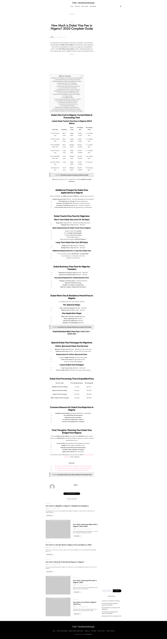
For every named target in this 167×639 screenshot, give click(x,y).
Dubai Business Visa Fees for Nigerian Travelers (67, 91)
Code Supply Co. (88, 634)
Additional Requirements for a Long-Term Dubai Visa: (69, 89)
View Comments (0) (71, 493)
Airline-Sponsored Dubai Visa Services (68, 102)
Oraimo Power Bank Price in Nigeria (111, 600)
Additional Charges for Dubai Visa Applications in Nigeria (67, 81)
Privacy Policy (101, 630)
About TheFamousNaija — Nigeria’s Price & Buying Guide (70, 630)
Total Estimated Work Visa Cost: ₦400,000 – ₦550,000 (68, 99)
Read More (49, 515)
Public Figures (84, 6)
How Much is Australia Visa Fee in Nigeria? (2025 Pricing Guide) (73, 466)
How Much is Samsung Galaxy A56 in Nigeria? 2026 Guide (85, 525)
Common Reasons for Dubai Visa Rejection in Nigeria (67, 109)
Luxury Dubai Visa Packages (68, 105)
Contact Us (87, 630)
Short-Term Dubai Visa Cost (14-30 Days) (68, 84)
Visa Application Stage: (68, 97)
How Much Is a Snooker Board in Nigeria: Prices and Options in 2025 (68, 545)
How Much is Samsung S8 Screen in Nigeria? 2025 (85, 581)
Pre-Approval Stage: (68, 96)
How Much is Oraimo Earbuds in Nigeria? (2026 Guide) (73, 470)
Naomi (55, 37)
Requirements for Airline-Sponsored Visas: (69, 104)
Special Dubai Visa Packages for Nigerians (67, 100)
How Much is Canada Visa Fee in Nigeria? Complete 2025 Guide (73, 468)
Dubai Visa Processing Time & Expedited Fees (67, 107)
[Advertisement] (72, 64)
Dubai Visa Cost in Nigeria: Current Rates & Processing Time (67, 78)
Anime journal (93, 6)
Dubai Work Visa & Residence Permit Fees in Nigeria (67, 94)
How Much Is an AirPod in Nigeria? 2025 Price (84, 603)
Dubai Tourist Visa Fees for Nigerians (67, 83)
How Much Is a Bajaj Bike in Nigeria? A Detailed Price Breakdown (67, 506)
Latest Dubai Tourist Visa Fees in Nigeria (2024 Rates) (68, 79)
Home (72, 6)
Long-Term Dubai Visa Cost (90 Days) (68, 87)
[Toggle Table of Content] (81, 76)
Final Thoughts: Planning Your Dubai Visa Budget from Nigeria (67, 111)
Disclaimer (93, 630)
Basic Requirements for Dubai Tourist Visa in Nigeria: (69, 86)
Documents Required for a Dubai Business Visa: (69, 92)
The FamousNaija (83, 2)
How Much (77, 6)
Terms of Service (110, 630)
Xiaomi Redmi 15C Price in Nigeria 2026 (111, 616)
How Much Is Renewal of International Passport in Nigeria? (65, 562)
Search (117, 590)
